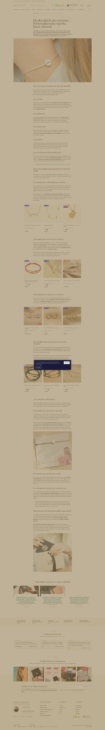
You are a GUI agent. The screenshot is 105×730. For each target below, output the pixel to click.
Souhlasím (67, 362)
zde (41, 364)
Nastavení (38, 367)
